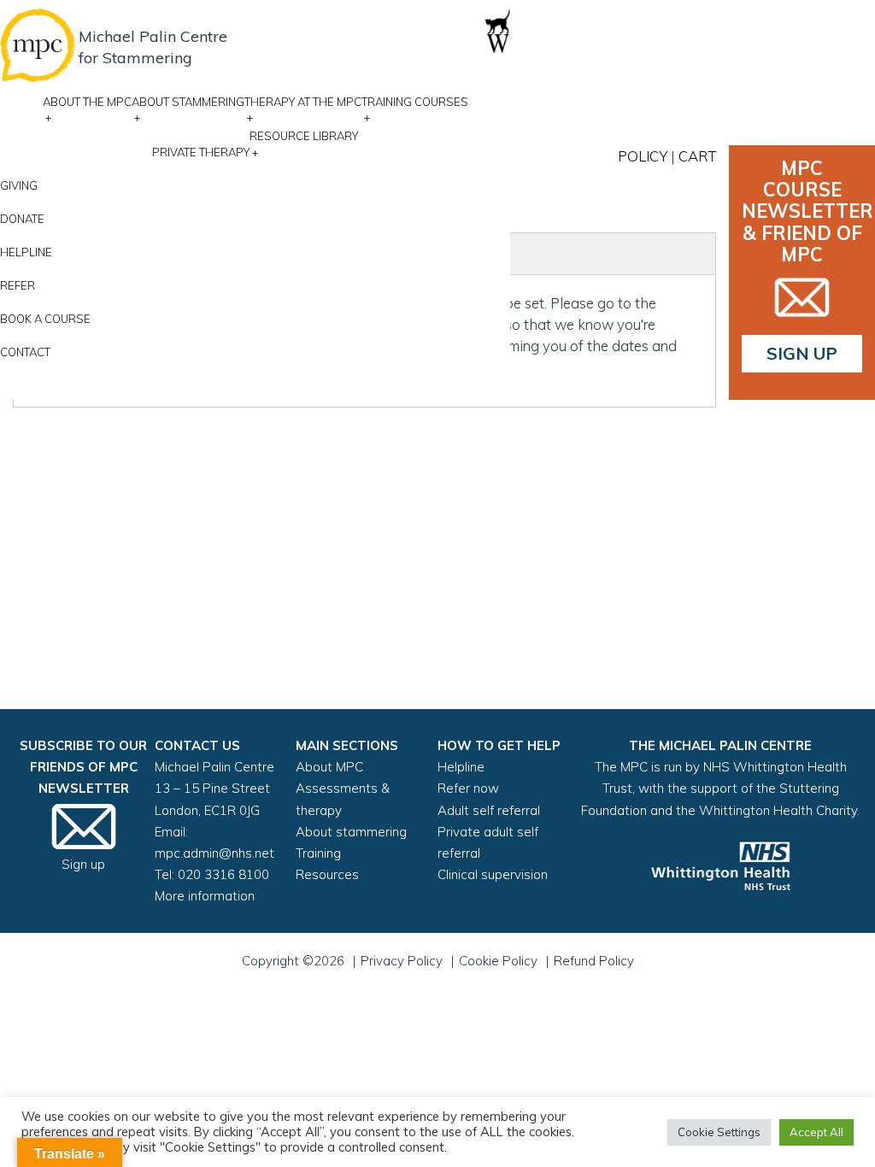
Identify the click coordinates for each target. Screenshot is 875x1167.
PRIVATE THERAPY (201, 152)
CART (697, 156)
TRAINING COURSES (414, 109)
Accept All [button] (816, 1132)
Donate (22, 219)
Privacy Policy (402, 961)
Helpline (26, 252)
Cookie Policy (498, 961)
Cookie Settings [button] (719, 1132)
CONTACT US (197, 745)
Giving (19, 185)
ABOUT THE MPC (87, 109)
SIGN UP (801, 353)
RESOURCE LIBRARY (304, 143)
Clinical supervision (493, 874)
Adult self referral (489, 810)
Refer (17, 285)
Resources (327, 874)
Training (318, 853)
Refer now (468, 788)
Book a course (45, 318)
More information (205, 896)
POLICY (642, 156)
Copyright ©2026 (293, 961)
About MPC (329, 767)
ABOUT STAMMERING (188, 109)
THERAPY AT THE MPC (302, 109)
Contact (25, 352)
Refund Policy (594, 961)
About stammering (351, 832)
